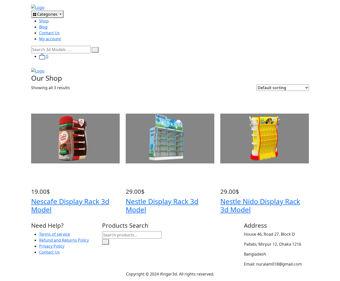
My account (50, 39)
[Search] (105, 242)
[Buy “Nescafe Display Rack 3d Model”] (32, 185)
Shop (44, 21)
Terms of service (54, 234)
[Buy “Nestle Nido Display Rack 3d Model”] (221, 185)
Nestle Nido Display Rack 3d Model (260, 205)
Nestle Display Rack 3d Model (162, 205)
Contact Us (49, 33)
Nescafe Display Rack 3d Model (70, 205)
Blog (43, 27)
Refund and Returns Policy (64, 240)
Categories (47, 14)
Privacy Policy (51, 246)
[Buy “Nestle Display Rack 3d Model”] (127, 185)
